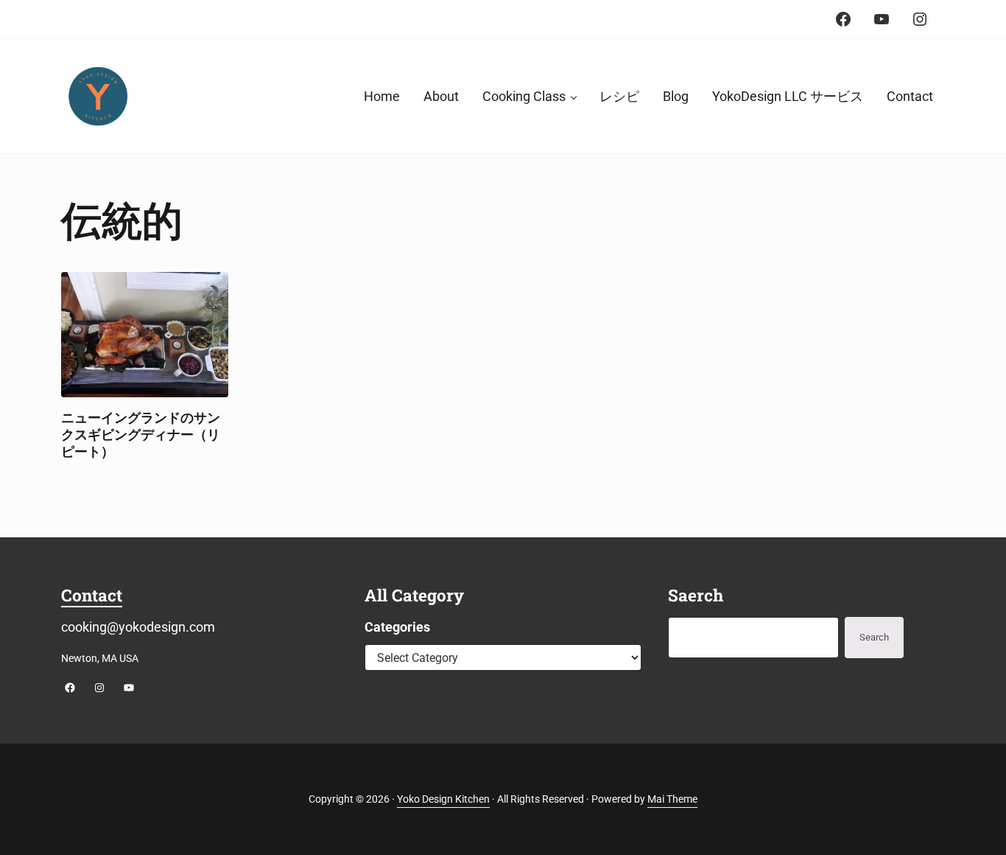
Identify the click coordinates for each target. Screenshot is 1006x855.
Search (874, 637)
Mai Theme (672, 799)
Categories (397, 627)
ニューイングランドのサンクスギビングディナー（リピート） (140, 434)
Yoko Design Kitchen (443, 799)
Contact (91, 595)
